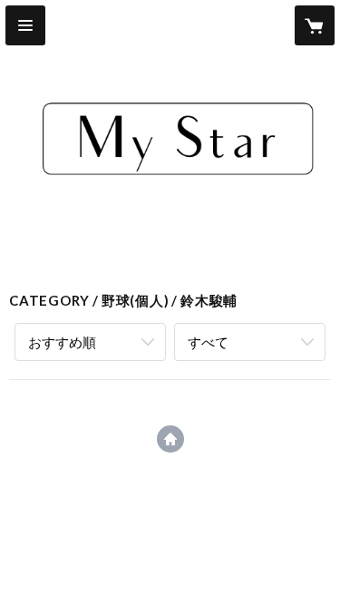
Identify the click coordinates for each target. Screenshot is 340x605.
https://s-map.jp (170, 439)
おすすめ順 (62, 342)
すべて (208, 342)
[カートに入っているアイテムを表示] (315, 25)
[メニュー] (25, 25)
